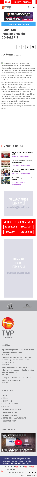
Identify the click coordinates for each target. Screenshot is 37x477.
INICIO (5, 395)
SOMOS (5, 398)
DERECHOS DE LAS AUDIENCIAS (14, 418)
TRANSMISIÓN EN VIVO (11, 412)
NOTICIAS (6, 407)
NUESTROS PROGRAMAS (12, 409)
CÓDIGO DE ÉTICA (9, 421)
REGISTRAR (27, 2)
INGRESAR (18, 2)
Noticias (18, 24)
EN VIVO (7, 2)
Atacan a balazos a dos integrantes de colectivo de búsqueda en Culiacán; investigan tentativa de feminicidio (18, 370)
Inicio (10, 24)
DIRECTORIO (7, 401)
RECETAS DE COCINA (10, 404)
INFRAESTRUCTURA (10, 415)
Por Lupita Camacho (7, 54)
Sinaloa (26, 24)
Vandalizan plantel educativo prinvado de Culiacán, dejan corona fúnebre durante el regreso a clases (16, 360)
